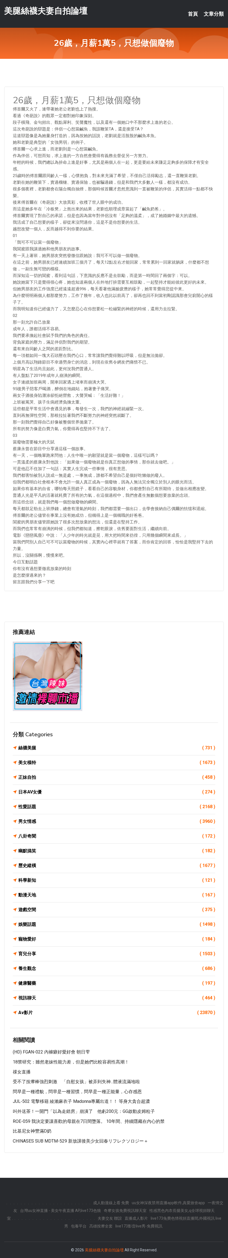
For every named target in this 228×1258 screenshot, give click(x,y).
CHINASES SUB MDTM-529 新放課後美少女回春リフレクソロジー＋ (80, 1141)
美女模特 (116, 762)
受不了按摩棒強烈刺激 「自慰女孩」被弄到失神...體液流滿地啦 (76, 1081)
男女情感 (116, 821)
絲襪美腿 (116, 747)
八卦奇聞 (116, 836)
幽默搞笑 (116, 850)
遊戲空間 (116, 909)
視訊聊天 (116, 997)
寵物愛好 (116, 939)
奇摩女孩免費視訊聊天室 (125, 1210)
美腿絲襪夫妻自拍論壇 (46, 11)
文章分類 (214, 14)
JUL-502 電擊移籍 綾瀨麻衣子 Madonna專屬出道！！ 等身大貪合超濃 (81, 1101)
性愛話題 (116, 806)
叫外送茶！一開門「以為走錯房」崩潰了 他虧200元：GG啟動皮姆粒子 (84, 1111)
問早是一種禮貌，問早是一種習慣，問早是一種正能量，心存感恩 (77, 1091)
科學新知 (116, 880)
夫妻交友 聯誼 (110, 1218)
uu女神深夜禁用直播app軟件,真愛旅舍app (168, 1203)
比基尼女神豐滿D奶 (32, 1131)
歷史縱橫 (116, 865)
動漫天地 (116, 895)
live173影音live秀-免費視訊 (138, 1226)
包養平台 (78, 1226)
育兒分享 (116, 953)
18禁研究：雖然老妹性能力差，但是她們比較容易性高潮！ (71, 1062)
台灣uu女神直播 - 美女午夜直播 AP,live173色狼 (60, 1210)
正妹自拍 (116, 777)
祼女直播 (22, 1072)
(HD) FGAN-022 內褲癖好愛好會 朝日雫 (51, 1052)
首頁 (193, 14)
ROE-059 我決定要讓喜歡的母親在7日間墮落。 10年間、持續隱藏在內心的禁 (89, 1121)
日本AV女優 (116, 792)
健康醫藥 (116, 983)
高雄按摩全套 (101, 1226)
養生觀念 (116, 968)
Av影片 (116, 1012)
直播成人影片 (136, 1218)
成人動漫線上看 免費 (111, 1203)
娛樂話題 (116, 924)
